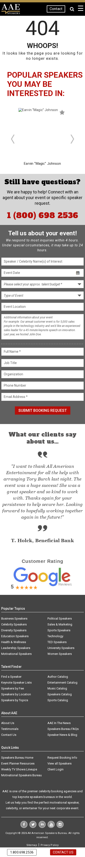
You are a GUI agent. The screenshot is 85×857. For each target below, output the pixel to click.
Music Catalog (57, 688)
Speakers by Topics (14, 700)
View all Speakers (59, 763)
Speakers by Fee (12, 688)
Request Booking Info (62, 757)
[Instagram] (60, 827)
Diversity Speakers (13, 630)
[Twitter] (33, 827)
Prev (12, 139)
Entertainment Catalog (62, 682)
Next (72, 139)
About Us (7, 723)
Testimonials (9, 729)
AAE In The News (59, 723)
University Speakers (60, 648)
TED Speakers (57, 642)
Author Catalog (57, 676)
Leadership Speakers (15, 648)
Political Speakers (59, 618)
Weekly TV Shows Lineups (19, 769)
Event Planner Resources (17, 763)
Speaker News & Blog (62, 735)
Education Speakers (15, 636)
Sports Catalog (57, 700)
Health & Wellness (13, 642)
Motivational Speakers (16, 654)
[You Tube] (51, 827)
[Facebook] (24, 827)
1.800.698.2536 (22, 852)
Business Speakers (14, 618)
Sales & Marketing (59, 624)
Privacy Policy (50, 845)
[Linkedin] (42, 827)
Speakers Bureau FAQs (63, 729)
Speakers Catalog (59, 694)
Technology (55, 636)
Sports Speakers (58, 630)
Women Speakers (59, 654)
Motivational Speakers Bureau (21, 775)
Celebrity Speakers (14, 624)
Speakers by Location (16, 694)
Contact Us (8, 735)
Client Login (55, 769)
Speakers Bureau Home (17, 757)
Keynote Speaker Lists (16, 682)
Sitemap (31, 845)
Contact (56, 9)
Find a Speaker (11, 676)
